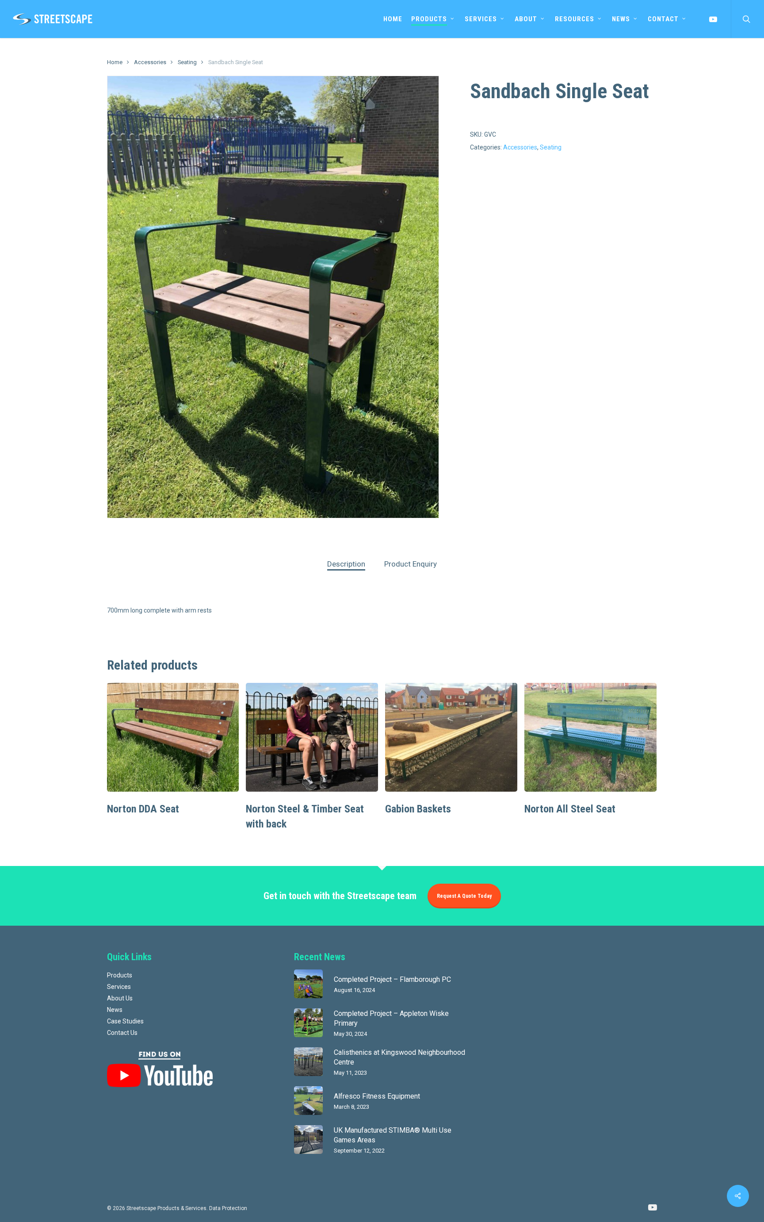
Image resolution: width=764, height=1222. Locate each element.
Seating (187, 62)
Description (346, 563)
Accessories (150, 62)
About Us (120, 998)
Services (119, 986)
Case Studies (125, 1021)
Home (114, 62)
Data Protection (228, 1208)
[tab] (346, 564)
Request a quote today (464, 896)
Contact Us (122, 1032)
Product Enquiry (410, 563)
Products (119, 975)
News (114, 1009)
